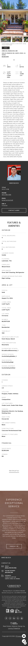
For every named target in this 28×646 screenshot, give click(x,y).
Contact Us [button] (14, 546)
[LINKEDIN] (14, 618)
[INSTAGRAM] (10, 618)
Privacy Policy (21, 636)
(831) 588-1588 (6, 194)
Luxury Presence (14, 628)
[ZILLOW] (21, 618)
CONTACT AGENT (14, 210)
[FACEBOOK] (6, 618)
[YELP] (17, 618)
